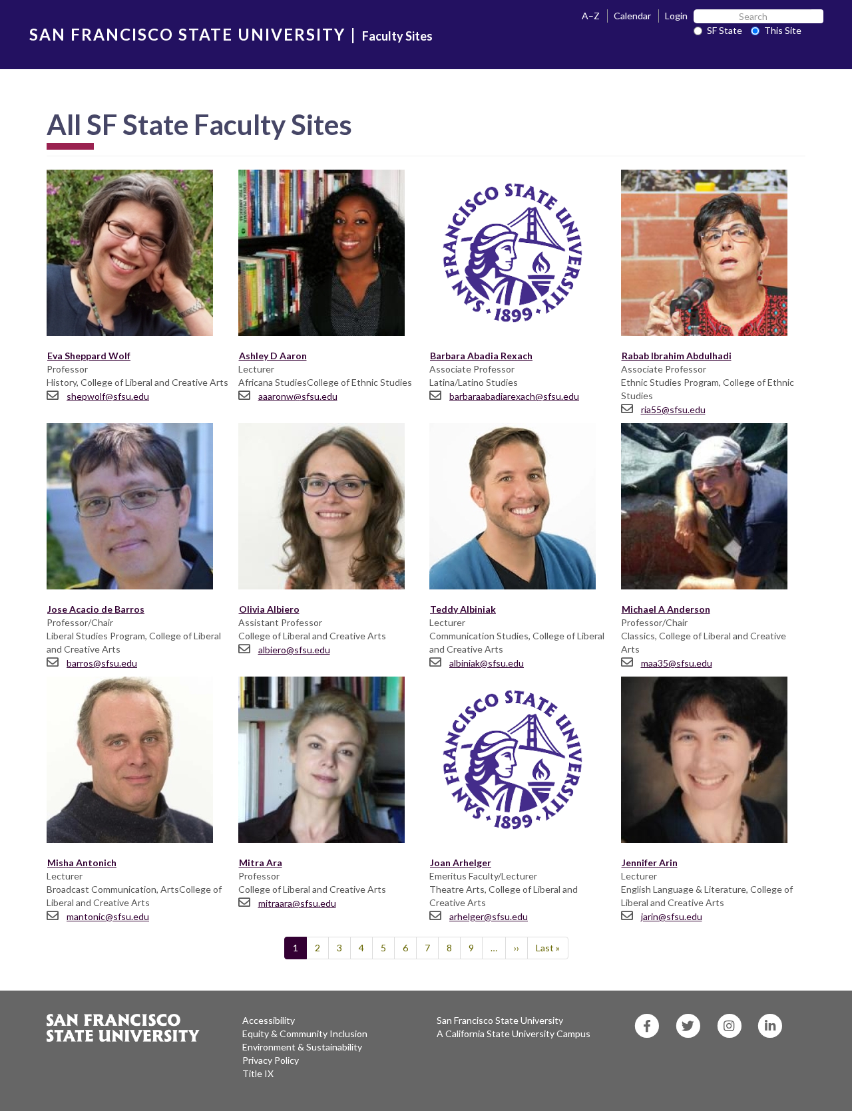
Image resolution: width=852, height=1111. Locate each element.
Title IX (258, 1073)
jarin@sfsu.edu (671, 916)
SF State (724, 30)
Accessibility (268, 1020)
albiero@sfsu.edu (294, 649)
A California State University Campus (513, 1033)
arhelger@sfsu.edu (488, 916)
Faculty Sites (397, 36)
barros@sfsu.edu (102, 663)
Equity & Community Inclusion (304, 1033)
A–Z (591, 15)
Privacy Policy (270, 1060)
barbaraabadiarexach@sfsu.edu (514, 396)
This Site (782, 30)
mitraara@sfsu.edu (297, 903)
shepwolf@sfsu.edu (108, 396)
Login (676, 15)
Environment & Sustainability (302, 1046)
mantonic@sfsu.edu (108, 916)
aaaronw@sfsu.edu (297, 396)
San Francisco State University (500, 1020)
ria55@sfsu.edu (673, 409)
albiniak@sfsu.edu (486, 663)
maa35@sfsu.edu (676, 663)
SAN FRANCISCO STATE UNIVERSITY (187, 34)
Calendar (632, 15)
